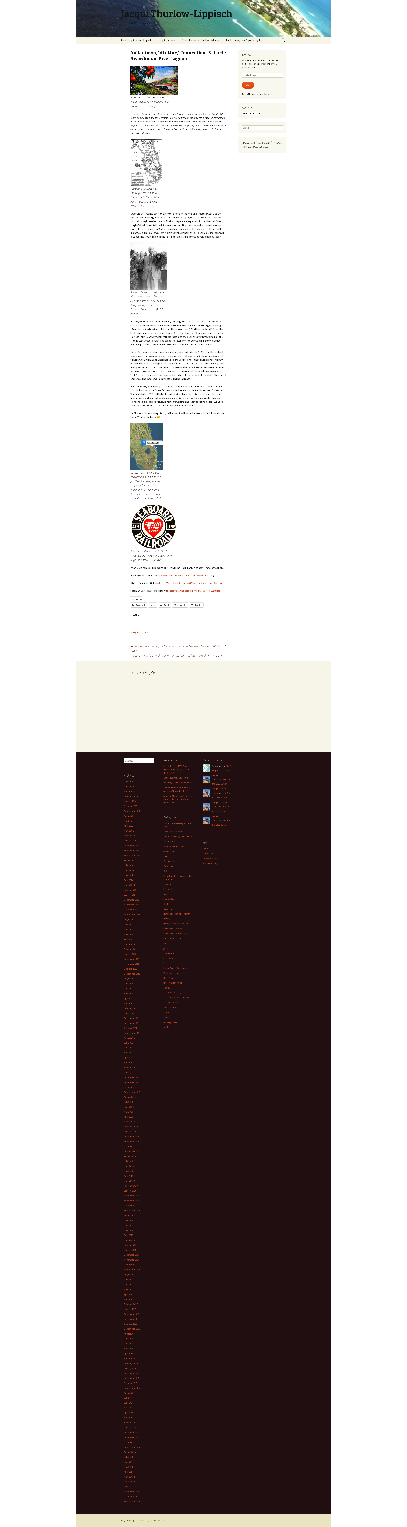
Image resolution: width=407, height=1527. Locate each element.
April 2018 (128, 1235)
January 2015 (130, 1427)
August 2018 (130, 1215)
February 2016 (131, 1363)
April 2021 (128, 1057)
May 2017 (128, 1289)
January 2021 (130, 1072)
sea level (167, 987)
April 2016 (128, 1353)
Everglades (168, 889)
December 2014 (131, 1432)
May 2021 (128, 1052)
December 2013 (131, 1491)
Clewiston (168, 866)
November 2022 (131, 963)
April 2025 (128, 825)
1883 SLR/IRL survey (172, 831)
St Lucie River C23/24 (173, 992)
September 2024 (132, 855)
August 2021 (130, 1037)
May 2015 (128, 1407)
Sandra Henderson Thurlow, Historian (200, 40)
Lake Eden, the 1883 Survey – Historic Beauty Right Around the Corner (177, 769)
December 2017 (131, 1254)
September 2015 (132, 1388)
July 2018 (128, 1220)
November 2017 (131, 1259)
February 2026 (131, 796)
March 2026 (129, 791)
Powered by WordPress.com (151, 1520)
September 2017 (132, 1269)
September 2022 (132, 973)
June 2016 (129, 1343)
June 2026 (129, 786)
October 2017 (130, 1264)
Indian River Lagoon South (175, 933)
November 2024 (131, 850)
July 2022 (128, 983)
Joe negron (168, 953)
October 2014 (130, 1442)
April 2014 (128, 1471)
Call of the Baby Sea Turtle (175, 777)
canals (166, 856)
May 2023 (128, 934)
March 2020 (129, 1121)
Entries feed (209, 853)
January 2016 (130, 1368)
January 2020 (130, 1131)
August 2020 (130, 1097)
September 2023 (132, 914)
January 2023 (130, 954)
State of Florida (170, 1002)
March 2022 (129, 1003)
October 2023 (130, 909)
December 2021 (131, 1018)
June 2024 (129, 870)
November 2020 (131, 1082)
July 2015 (128, 1397)
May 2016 (128, 1348)
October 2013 (130, 1496)
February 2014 (131, 1481)
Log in (205, 848)
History (166, 918)
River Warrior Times (172, 982)
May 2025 (128, 820)
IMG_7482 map (128, 1520)
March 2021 (129, 1062)
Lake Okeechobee (172, 958)
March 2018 (129, 1240)
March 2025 (129, 830)
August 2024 (130, 860)
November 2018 (131, 1200)
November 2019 (131, 1141)
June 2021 (129, 1047)
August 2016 (130, 1333)
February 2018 (131, 1245)
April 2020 (128, 1116)
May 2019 (128, 1171)
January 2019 (130, 1190)
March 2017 (129, 1299)
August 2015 (130, 1392)
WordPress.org (210, 863)
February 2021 (131, 1067)
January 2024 (130, 894)
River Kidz (168, 977)
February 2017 (131, 1304)
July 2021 (128, 1042)
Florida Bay (168, 899)
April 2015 (128, 1412)
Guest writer (169, 908)
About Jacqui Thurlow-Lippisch (136, 40)
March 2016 (129, 1358)
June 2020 (129, 1106)
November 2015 (131, 1378)
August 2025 (130, 815)
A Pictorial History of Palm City (177, 836)
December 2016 (131, 1314)
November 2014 (131, 1437)
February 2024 (131, 889)
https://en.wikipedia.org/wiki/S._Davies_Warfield (193, 590)
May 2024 (128, 875)
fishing (166, 894)
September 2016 (132, 1328)
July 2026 (128, 781)
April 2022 (128, 998)
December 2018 (131, 1195)
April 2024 (128, 880)
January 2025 (130, 840)
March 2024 (129, 885)
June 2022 (129, 988)
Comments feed (210, 858)
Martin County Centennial (175, 968)
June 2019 (129, 1166)
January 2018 (130, 1249)
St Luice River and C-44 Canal (176, 997)
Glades (166, 903)
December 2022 (131, 958)
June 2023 (129, 929)
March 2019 (129, 1180)
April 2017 (128, 1294)
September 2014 (132, 1447)
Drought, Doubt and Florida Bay (178, 782)
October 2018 (130, 1205)
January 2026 (130, 801)
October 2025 (130, 806)
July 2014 (128, 1457)
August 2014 (130, 1452)
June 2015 (129, 1402)
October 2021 (130, 1028)
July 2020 (128, 1102)
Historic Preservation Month (176, 913)
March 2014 (129, 1476)
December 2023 (131, 899)
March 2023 (129, 944)
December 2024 (131, 845)
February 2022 (131, 1008)
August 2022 (130, 978)
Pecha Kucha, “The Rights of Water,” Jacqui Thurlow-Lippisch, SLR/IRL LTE (178, 655)
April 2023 (128, 939)
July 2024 (128, 865)
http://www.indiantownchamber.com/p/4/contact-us (184, 575)
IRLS (165, 943)
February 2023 (131, 949)
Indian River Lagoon (172, 928)
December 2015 (131, 1373)
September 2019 (132, 1151)
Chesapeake (169, 861)
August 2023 (130, 919)
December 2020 (131, 1077)
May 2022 (128, 993)
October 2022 (130, 968)
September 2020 (132, 1092)
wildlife (166, 1027)
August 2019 (130, 1156)
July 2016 (128, 1338)
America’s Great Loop (173, 846)
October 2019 (130, 1146)
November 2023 (131, 904)
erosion (167, 884)
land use (167, 963)
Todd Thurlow (169, 1007)
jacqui (166, 948)
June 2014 (129, 1462)
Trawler (166, 1017)
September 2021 (132, 1032)
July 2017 (128, 1279)
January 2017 (130, 1309)
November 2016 (131, 1318)
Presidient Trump (171, 972)
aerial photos (169, 841)
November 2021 (131, 1023)
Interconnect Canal (172, 938)
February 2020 (131, 1126)
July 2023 (128, 924)
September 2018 (132, 1210)
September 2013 (132, 1501)
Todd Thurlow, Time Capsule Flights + (244, 40)
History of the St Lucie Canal (176, 923)
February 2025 (131, 835)
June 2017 (129, 1284)
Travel (166, 1012)
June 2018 (129, 1225)
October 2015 (130, 1383)
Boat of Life (168, 851)
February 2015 (131, 1422)
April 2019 (128, 1175)
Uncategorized (170, 1022)
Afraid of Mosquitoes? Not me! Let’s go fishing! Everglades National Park (177, 799)
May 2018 (128, 1230)
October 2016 (130, 1323)
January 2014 (130, 1486)
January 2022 (130, 1013)
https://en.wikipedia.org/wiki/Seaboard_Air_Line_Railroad (191, 583)
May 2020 (128, 1111)
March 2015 (129, 1417)
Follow (248, 85)
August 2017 (130, 1274)
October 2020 (130, 1087)
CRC (165, 871)
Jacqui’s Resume (166, 40)
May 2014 (128, 1466)
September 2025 (132, 811)
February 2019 (131, 1185)
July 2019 (128, 1161)
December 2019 (131, 1136)
